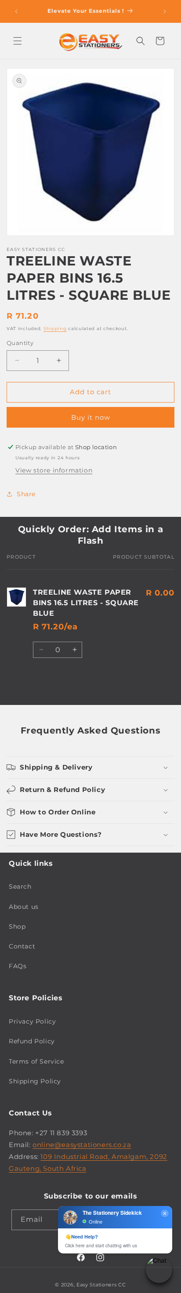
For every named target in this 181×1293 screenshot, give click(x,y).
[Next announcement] (164, 11)
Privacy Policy (32, 1021)
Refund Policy (32, 1041)
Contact (22, 946)
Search (20, 886)
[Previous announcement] (16, 11)
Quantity (20, 342)
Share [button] (26, 494)
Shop (17, 926)
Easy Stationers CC (101, 1285)
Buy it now (90, 417)
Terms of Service (36, 1061)
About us (24, 907)
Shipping (55, 328)
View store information (53, 470)
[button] (17, 41)
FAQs (17, 966)
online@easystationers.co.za (82, 1144)
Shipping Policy (35, 1081)
